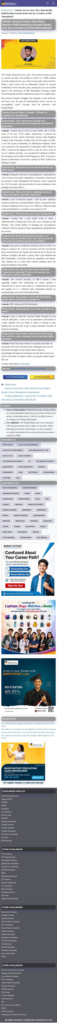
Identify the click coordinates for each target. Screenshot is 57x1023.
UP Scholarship (6, 812)
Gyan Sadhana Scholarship (9, 976)
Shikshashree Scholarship (9, 937)
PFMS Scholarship (7, 1011)
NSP (2, 1002)
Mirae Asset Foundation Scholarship (12, 970)
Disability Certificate (7, 915)
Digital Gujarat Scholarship (9, 863)
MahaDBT (4, 818)
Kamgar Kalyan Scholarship (10, 928)
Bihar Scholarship (7, 889)
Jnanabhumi (5, 809)
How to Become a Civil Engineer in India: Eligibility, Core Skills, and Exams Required (28, 729)
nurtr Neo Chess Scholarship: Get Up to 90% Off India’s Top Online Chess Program (28, 732)
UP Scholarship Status (8, 857)
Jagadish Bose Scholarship (9, 899)
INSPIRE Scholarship (8, 870)
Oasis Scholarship (7, 925)
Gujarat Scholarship (7, 918)
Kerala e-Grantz (6, 815)
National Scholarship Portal (10, 796)
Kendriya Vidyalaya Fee (8, 883)
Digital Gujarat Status (8, 934)
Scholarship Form (7, 999)
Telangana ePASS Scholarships (11, 973)
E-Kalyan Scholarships (8, 831)
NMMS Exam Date (7, 989)
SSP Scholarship (6, 854)
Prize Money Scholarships (9, 834)
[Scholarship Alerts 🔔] (9, 3)
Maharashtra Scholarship (9, 950)
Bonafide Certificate (7, 825)
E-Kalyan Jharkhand (7, 828)
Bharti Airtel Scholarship (9, 912)
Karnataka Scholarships (8, 821)
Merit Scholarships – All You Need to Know (28, 369)
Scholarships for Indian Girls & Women (13, 1015)
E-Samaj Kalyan (6, 944)
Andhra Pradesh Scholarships (10, 983)
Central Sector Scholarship (9, 867)
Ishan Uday (5, 895)
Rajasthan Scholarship (8, 986)
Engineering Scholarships (9, 876)
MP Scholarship (6, 841)
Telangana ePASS (6, 799)
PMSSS (3, 1008)
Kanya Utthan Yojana (8, 953)
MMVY (4, 957)
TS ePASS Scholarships (9, 941)
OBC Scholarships (7, 979)
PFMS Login (5, 992)
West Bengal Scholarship (9, 860)
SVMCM (4, 802)
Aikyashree (4, 837)
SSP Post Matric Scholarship (10, 922)
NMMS (3, 805)
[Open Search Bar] (48, 3)
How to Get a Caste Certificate (10, 1005)
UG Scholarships (6, 886)
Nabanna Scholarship (8, 892)
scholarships (24, 364)
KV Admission (6, 879)
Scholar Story (7, 10)
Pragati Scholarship (7, 931)
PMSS (3, 873)
